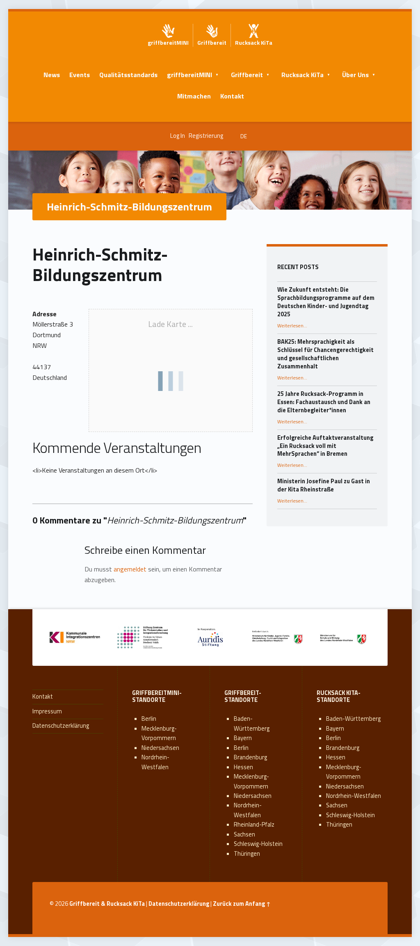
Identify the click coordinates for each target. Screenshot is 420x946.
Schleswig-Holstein (258, 843)
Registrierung (206, 135)
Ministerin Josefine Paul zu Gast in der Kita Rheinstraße (323, 485)
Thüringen (247, 853)
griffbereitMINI (189, 75)
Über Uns (355, 75)
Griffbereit (247, 75)
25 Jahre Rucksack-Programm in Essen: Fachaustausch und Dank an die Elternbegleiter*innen (323, 402)
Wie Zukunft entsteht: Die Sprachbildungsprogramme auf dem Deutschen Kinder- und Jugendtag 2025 (325, 302)
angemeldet (130, 569)
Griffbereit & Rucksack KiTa (107, 903)
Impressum (47, 711)
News (51, 75)
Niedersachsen (160, 747)
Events (79, 75)
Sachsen (244, 834)
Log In (177, 135)
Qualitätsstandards (128, 75)
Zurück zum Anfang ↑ (242, 903)
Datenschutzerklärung (60, 725)
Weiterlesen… (292, 325)
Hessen (243, 767)
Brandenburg (250, 757)
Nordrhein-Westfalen (155, 762)
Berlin (149, 718)
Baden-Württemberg (251, 723)
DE (243, 136)
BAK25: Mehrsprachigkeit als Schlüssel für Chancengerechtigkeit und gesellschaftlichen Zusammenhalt (325, 354)
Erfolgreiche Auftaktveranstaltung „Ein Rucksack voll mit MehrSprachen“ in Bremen (325, 446)
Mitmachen (194, 96)
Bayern (243, 738)
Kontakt (232, 96)
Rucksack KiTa (302, 75)
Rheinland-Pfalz (254, 824)
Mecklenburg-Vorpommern (159, 733)
